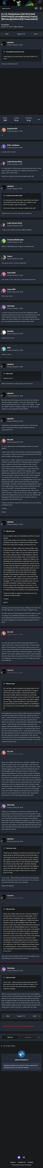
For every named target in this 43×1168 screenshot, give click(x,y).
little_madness (13, 145)
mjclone (6, 24)
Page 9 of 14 (21, 34)
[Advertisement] (21, 91)
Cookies (30, 1162)
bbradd (10, 440)
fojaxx (9, 256)
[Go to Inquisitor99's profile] (4, 130)
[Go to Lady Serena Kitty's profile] (4, 163)
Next (36, 34)
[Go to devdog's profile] (4, 332)
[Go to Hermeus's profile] (4, 307)
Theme (12, 1162)
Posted (14, 45)
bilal (8, 348)
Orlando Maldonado (15, 240)
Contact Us (21, 1162)
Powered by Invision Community (21, 1165)
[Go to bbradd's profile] (4, 441)
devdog (10, 331)
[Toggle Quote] (4, 52)
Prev (7, 34)
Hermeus (11, 306)
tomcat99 (11, 273)
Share (11, 1037)
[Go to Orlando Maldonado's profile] (4, 241)
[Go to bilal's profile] (4, 349)
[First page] (2, 34)
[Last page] (40, 34)
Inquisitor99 (12, 128)
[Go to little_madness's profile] (4, 146)
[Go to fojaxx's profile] (4, 257)
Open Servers (18, 26)
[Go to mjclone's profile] (4, 44)
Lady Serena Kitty (14, 162)
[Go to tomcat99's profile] (4, 274)
